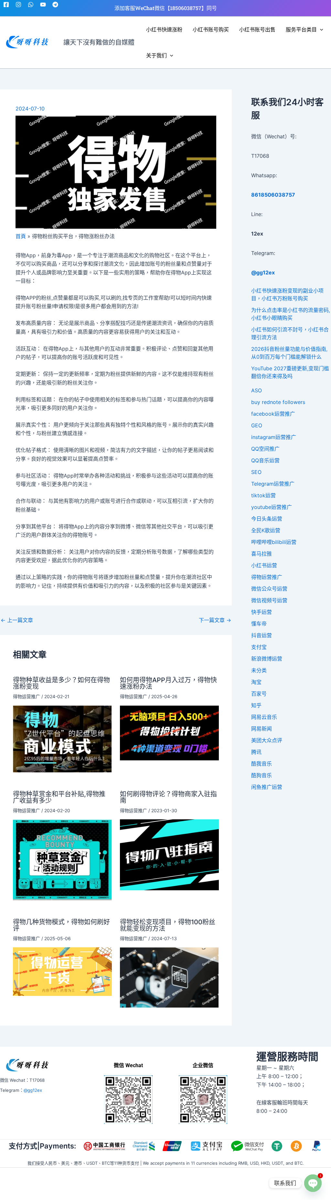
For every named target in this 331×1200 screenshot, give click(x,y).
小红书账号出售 (257, 29)
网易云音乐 (264, 717)
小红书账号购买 (211, 29)
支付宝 (259, 647)
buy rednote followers (278, 402)
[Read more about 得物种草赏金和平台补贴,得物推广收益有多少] (62, 859)
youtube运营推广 (271, 507)
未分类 (259, 670)
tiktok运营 (263, 495)
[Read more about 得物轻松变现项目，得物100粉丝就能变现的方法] (169, 977)
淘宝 (256, 682)
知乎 (256, 705)
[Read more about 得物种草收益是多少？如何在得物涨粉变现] (62, 738)
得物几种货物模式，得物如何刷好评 (61, 925)
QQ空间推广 (265, 448)
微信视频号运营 (269, 600)
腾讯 (256, 752)
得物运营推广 (26, 696)
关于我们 (156, 55)
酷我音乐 (261, 763)
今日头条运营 (266, 518)
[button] (320, 29)
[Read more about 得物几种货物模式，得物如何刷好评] (62, 971)
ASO (256, 390)
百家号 (259, 693)
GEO (256, 425)
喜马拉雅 (261, 553)
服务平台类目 (301, 29)
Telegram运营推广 (272, 483)
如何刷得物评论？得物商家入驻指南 (168, 797)
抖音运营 (261, 635)
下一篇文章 (215, 620)
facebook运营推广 (273, 413)
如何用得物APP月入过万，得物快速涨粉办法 (168, 683)
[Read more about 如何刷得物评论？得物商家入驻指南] (169, 854)
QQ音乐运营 (265, 460)
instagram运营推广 (273, 437)
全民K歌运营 (265, 530)
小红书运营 (264, 565)
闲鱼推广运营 (266, 787)
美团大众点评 (266, 740)
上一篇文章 (17, 620)
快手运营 (261, 612)
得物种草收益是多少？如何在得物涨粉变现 (61, 683)
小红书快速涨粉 (164, 29)
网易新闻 (261, 728)
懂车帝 (259, 623)
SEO (256, 472)
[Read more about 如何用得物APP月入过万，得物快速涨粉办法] (169, 732)
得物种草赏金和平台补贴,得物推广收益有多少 (59, 797)
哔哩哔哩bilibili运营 (273, 542)
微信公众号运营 (269, 588)
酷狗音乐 (261, 775)
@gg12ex (33, 1090)
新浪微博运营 (266, 658)
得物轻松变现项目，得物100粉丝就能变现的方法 (167, 925)
